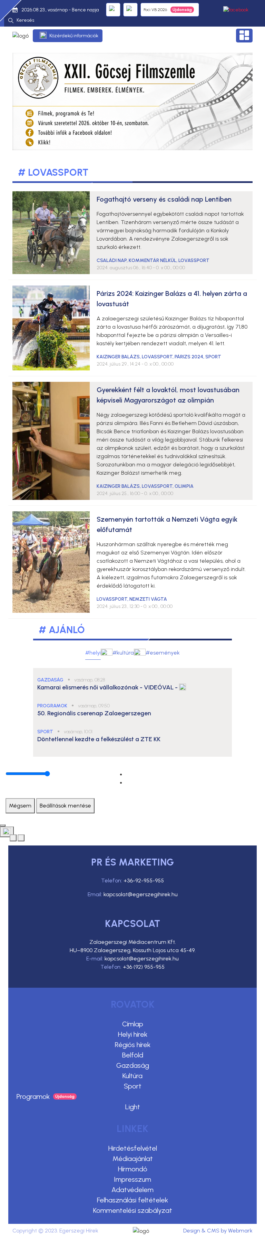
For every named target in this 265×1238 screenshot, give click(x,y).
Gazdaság (132, 1065)
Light (132, 1107)
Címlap (132, 1024)
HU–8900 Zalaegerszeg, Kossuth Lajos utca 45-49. (133, 950)
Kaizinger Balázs (118, 357)
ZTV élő (130, 10)
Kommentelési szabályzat (132, 1210)
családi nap (112, 260)
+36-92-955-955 (144, 880)
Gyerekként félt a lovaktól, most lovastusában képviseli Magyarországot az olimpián (168, 395)
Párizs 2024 (189, 357)
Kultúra (132, 1076)
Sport (132, 1086)
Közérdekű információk (73, 36)
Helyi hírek (132, 1034)
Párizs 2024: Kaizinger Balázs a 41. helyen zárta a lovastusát (172, 298)
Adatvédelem (132, 1190)
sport (213, 357)
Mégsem (20, 805)
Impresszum (132, 1179)
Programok (33, 1096)
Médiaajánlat (132, 1158)
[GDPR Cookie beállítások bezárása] (3, 825)
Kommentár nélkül (152, 260)
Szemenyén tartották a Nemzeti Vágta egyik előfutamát (167, 524)
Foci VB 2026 (155, 9)
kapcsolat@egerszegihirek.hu (141, 894)
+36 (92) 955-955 (144, 967)
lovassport (193, 260)
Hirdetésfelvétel (132, 1148)
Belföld (132, 1055)
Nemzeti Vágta (148, 599)
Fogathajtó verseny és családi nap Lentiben (164, 199)
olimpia (184, 486)
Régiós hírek (132, 1045)
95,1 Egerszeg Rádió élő (113, 10)
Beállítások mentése (65, 805)
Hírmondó (132, 1169)
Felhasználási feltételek (132, 1200)
